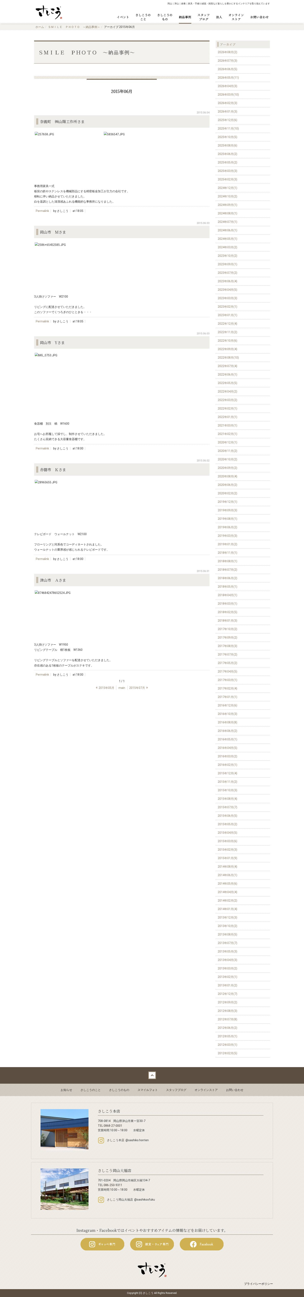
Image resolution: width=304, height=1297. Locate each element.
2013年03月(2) (227, 968)
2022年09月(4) (227, 349)
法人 (219, 17)
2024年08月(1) (227, 213)
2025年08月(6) (227, 145)
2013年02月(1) (227, 977)
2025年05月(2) (227, 162)
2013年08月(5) (227, 934)
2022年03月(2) (227, 400)
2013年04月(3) (227, 960)
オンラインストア (236, 17)
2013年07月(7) (227, 943)
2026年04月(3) (227, 86)
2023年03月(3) (227, 298)
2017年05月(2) (227, 663)
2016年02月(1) (227, 764)
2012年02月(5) (227, 1053)
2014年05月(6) (227, 883)
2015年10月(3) (227, 790)
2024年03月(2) (227, 247)
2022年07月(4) (227, 366)
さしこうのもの (165, 17)
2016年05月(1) (227, 739)
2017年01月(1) (227, 697)
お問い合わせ (259, 17)
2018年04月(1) (227, 595)
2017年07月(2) (227, 654)
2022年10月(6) (227, 340)
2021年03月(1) (227, 425)
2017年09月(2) (227, 637)
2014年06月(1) (227, 875)
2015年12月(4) (227, 773)
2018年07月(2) (227, 569)
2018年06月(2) (227, 578)
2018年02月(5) (227, 612)
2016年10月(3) (227, 714)
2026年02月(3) (227, 103)
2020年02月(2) (227, 493)
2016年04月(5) (227, 747)
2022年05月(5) (227, 383)
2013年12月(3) (227, 917)
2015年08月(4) (227, 798)
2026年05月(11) (228, 77)
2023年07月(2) (227, 272)
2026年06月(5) (227, 69)
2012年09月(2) (227, 1002)
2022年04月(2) (227, 391)
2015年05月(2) (227, 824)
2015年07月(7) (227, 807)
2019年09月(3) (227, 510)
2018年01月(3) (227, 620)
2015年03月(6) (227, 841)
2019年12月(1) (227, 501)
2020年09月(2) (227, 468)
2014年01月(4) (227, 909)
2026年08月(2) (227, 52)
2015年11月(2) (227, 781)
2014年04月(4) (227, 892)
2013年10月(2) (227, 926)
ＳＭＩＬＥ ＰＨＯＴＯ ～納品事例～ (74, 27)
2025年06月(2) (227, 154)
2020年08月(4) (227, 476)
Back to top (152, 1075)
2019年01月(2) (227, 544)
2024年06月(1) (227, 230)
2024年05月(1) (227, 238)
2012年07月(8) (227, 1019)
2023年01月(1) (227, 315)
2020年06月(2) (227, 484)
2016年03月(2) (227, 756)
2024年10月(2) (227, 196)
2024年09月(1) (227, 205)
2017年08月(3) (227, 646)
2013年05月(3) (227, 951)
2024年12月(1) (227, 188)
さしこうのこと (143, 17)
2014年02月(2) (227, 900)
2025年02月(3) (227, 179)
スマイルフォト (148, 1090)
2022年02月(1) (227, 408)
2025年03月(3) (227, 171)
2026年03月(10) (228, 94)
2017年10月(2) (227, 629)
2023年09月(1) (227, 264)
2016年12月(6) (227, 705)
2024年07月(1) (227, 221)
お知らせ (66, 1090)
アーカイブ (227, 44)
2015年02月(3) (227, 849)
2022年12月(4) (227, 323)
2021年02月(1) (227, 434)
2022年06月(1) (227, 374)
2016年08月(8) (227, 722)
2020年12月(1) (227, 442)
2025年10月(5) (227, 137)
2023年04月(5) (227, 289)
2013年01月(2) (227, 985)
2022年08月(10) (228, 357)
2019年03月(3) (227, 535)
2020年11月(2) (227, 451)
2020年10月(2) (227, 459)
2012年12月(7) (227, 994)
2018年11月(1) (227, 552)
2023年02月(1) (227, 306)
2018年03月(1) (227, 603)
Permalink (42, 211)
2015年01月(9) (227, 858)
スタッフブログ (203, 17)
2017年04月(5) (227, 671)
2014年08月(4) (227, 866)
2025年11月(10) (228, 128)
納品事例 (185, 17)
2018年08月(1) (227, 561)
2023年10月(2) (227, 255)
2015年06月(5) (227, 815)
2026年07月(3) (227, 60)
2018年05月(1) (227, 586)
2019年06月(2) (227, 527)
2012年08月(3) (227, 1010)
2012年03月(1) (227, 1044)
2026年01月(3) (227, 111)
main (121, 687)
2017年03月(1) (227, 680)
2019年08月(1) (227, 518)
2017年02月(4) (227, 688)
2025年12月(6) (227, 120)
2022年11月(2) (227, 332)
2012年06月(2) (227, 1027)
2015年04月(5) (227, 832)
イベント (123, 17)
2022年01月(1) (227, 417)
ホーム (39, 27)
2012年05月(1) (227, 1036)
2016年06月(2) (227, 731)
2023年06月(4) (227, 281)
